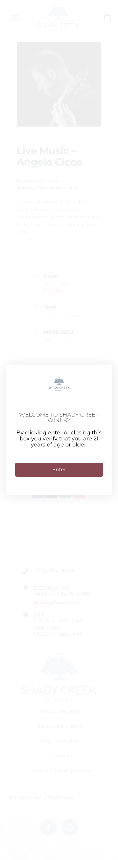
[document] (59, 430)
